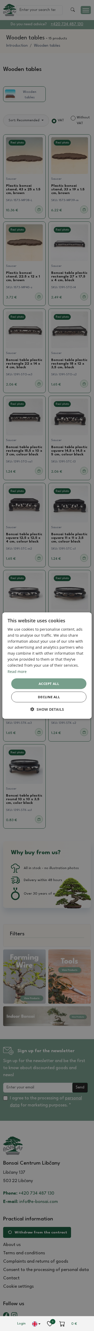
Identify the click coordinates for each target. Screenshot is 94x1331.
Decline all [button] (49, 697)
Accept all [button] (49, 683)
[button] (47, 709)
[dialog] (47, 665)
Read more (17, 671)
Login (21, 1323)
